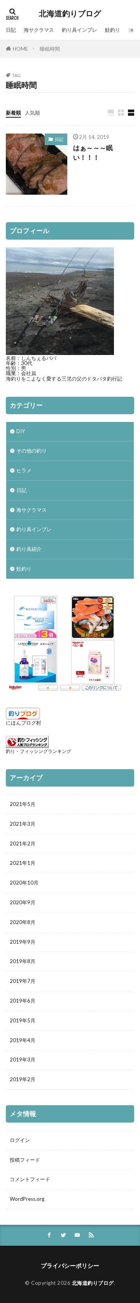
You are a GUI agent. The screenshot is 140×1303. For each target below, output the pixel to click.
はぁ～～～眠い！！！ (93, 152)
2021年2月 (22, 843)
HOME (20, 49)
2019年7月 (22, 981)
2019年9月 (22, 942)
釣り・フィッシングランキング (38, 751)
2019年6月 (22, 1001)
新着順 (13, 113)
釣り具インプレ (79, 30)
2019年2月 (22, 1079)
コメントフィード (30, 1179)
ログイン (20, 1140)
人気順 (32, 113)
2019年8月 (22, 961)
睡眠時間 (50, 49)
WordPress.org (27, 1199)
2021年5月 (22, 804)
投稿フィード (25, 1160)
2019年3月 (22, 1059)
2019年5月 (22, 1020)
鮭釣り (112, 30)
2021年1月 (22, 863)
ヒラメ (24, 470)
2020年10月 (24, 883)
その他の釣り (31, 450)
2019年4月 (22, 1040)
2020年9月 (22, 902)
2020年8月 (22, 922)
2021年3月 (22, 824)
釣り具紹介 (29, 549)
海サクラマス (39, 30)
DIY (20, 431)
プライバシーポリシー (70, 1265)
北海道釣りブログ (70, 13)
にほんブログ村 (23, 723)
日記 (11, 30)
